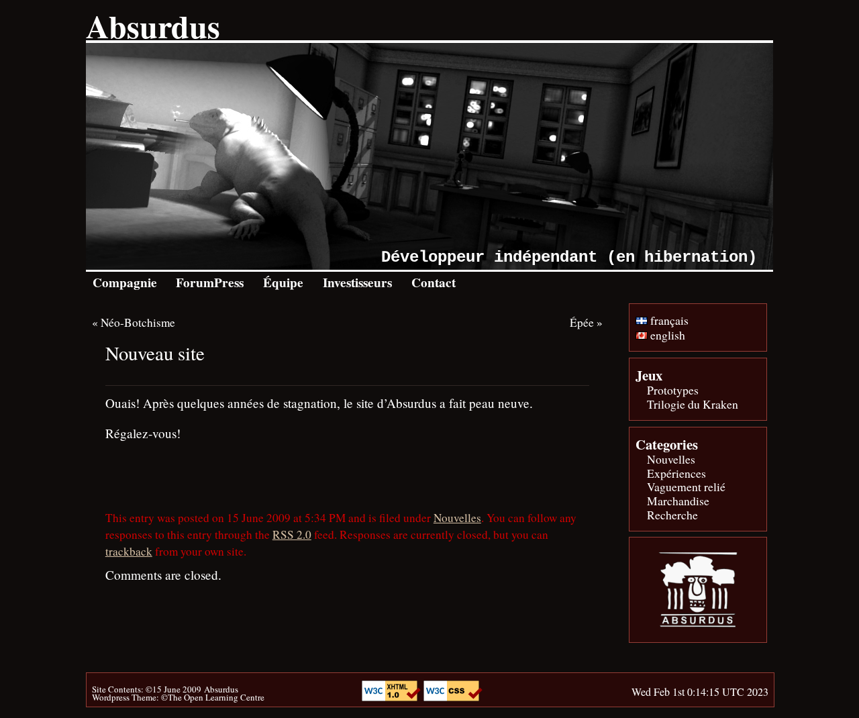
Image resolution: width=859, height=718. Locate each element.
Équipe (283, 282)
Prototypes (673, 390)
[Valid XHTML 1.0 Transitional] (392, 697)
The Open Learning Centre (216, 697)
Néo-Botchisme (138, 322)
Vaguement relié (686, 486)
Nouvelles (457, 517)
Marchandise (678, 501)
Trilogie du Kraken (692, 404)
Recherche (672, 515)
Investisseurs (357, 282)
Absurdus (153, 25)
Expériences (676, 473)
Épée (582, 322)
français (668, 320)
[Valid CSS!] (453, 697)
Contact (433, 282)
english (666, 335)
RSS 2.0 (291, 534)
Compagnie (125, 282)
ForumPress (210, 282)
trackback (128, 551)
